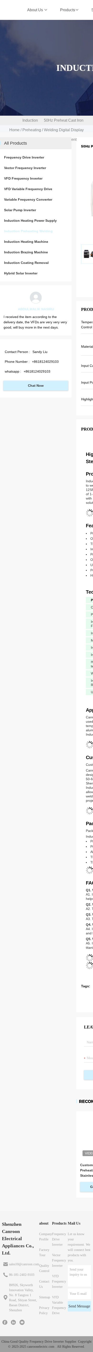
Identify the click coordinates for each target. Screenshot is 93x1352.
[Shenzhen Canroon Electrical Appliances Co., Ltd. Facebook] (5, 1322)
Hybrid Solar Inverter (20, 273)
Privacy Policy (44, 1310)
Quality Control (44, 1268)
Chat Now (36, 385)
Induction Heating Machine (26, 242)
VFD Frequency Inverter (23, 178)
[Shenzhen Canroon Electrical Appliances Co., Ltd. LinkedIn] (13, 1322)
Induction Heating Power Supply (30, 220)
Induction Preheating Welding (31, 130)
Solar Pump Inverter (20, 210)
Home (14, 130)
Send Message (79, 1306)
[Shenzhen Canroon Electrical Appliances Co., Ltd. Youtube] (22, 1322)
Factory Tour (44, 1252)
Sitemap (44, 1297)
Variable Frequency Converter (28, 199)
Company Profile (45, 1236)
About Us (35, 10)
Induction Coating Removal (26, 263)
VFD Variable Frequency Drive (28, 189)
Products (67, 10)
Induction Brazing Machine (26, 252)
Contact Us (44, 1284)
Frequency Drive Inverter (24, 157)
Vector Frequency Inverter (25, 168)
